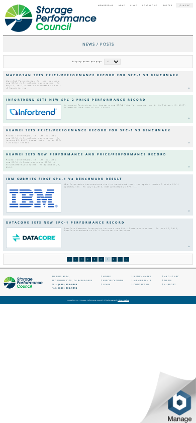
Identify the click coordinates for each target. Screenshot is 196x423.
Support (170, 284)
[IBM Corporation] (33, 198)
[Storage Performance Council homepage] (50, 18)
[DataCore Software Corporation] (33, 238)
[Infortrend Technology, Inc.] (33, 112)
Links (133, 5)
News (122, 5)
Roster (167, 5)
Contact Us (149, 5)
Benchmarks (142, 276)
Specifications (113, 280)
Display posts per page (87, 62)
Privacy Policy (123, 300)
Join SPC (184, 5)
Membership (106, 5)
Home (107, 276)
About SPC (171, 276)
